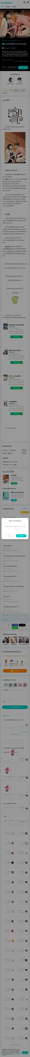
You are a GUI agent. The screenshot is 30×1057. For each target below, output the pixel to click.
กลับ (9, 536)
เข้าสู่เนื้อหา (21, 536)
